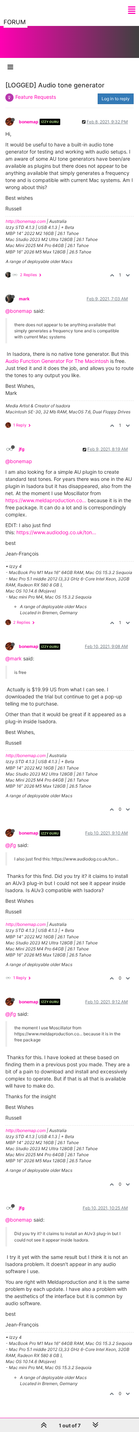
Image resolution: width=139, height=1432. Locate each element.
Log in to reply (116, 98)
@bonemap (18, 311)
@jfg (10, 845)
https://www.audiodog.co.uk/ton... (56, 532)
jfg (22, 449)
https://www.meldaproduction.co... (45, 500)
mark (24, 298)
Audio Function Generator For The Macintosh (57, 361)
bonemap (28, 121)
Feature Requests (35, 97)
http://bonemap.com (26, 221)
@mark (13, 658)
